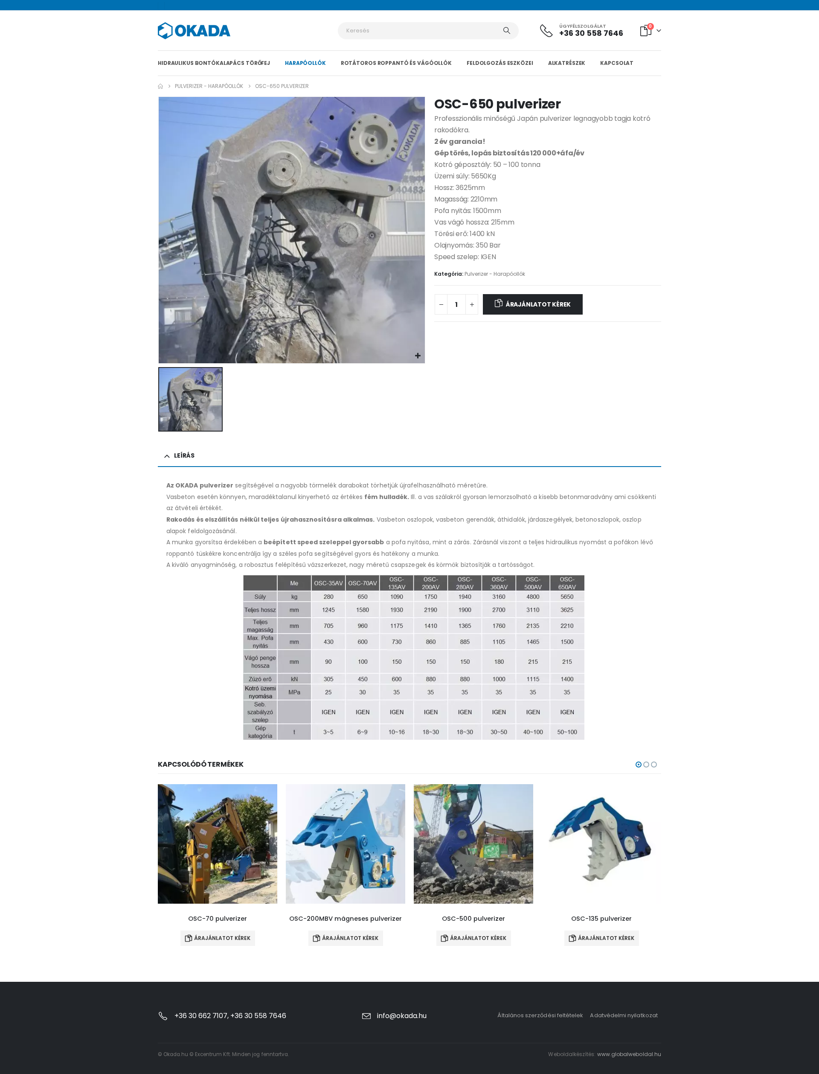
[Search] (507, 30)
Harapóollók (305, 63)
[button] (638, 764)
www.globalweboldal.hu (629, 1054)
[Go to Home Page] (160, 86)
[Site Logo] (194, 30)
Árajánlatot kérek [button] (222, 938)
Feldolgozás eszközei (500, 63)
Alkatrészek (567, 63)
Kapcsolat (616, 63)
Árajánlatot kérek (538, 304)
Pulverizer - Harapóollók (495, 273)
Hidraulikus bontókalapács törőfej (214, 63)
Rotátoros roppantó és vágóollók (396, 63)
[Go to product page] (217, 844)
